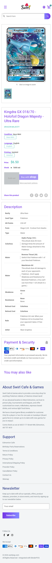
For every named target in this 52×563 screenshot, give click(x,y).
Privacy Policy (8, 459)
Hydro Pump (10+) (29, 238)
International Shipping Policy (14, 463)
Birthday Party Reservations (13, 447)
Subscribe (10, 515)
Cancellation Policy (10, 471)
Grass (22, 291)
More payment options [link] (28, 183)
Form (7, 228)
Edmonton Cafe (9, 443)
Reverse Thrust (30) (29, 255)
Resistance (9, 300)
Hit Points (9, 223)
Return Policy (8, 455)
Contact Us (7, 475)
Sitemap (6, 479)
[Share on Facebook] (31, 195)
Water (7, 257)
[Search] (47, 16)
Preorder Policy (8, 467)
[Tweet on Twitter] (41, 195)
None (22, 298)
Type (7, 233)
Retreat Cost (10, 306)
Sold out (11, 178)
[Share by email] (46, 195)
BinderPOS (35, 558)
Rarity (7, 213)
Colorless (9, 244)
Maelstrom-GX (27, 265)
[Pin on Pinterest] (36, 195)
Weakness (9, 292)
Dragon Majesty (11, 127)
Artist (7, 330)
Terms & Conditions (10, 451)
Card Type (9, 218)
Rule (7, 321)
